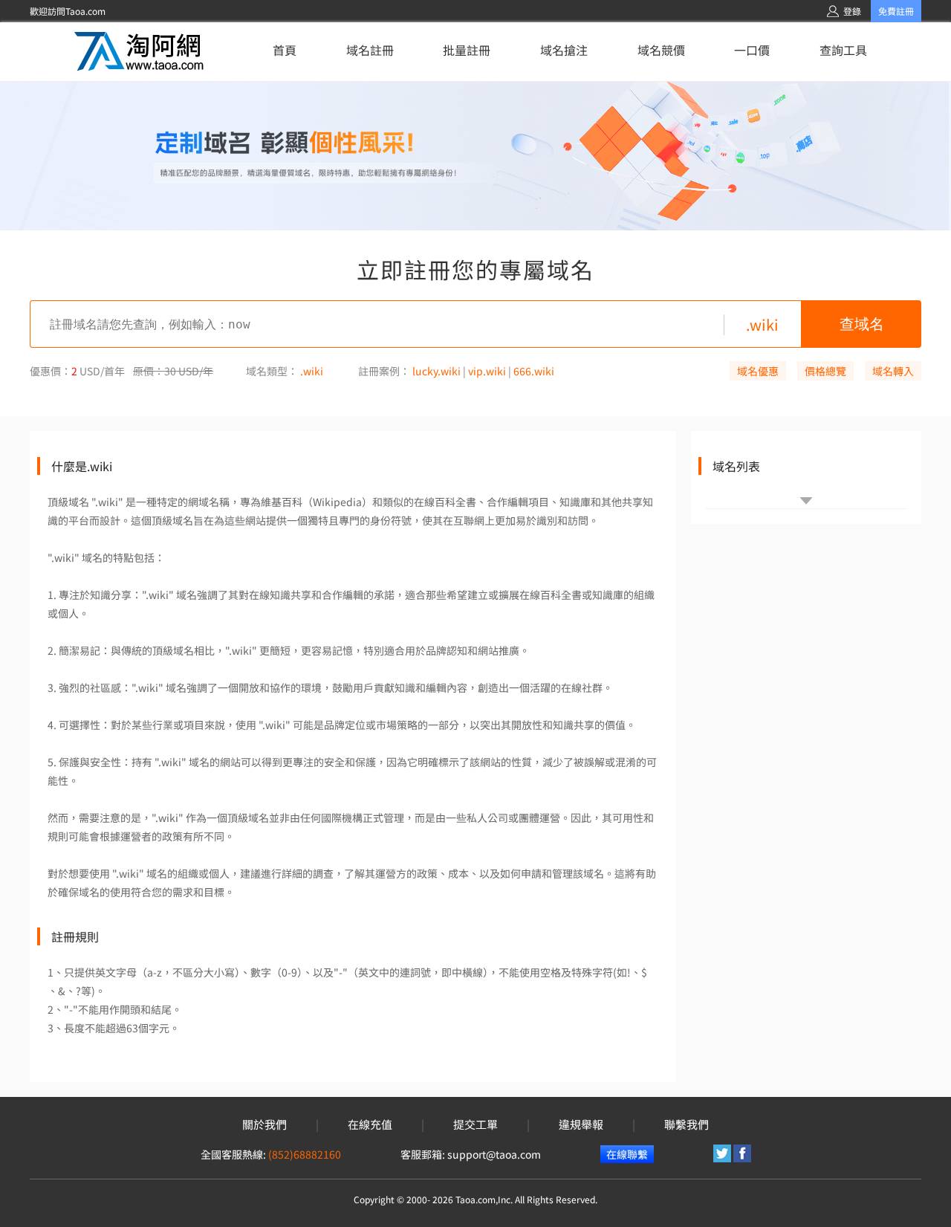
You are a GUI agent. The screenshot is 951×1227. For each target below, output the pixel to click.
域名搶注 (564, 50)
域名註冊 (370, 50)
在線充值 (370, 1124)
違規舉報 (581, 1124)
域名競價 (661, 50)
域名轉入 (893, 370)
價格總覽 (825, 370)
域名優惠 (758, 370)
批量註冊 (466, 50)
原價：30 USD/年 (173, 370)
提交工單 (475, 1124)
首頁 (284, 50)
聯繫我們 (686, 1124)
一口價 (752, 50)
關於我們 (264, 1124)
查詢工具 (843, 50)
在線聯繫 (627, 1154)
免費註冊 (896, 10)
